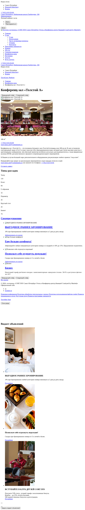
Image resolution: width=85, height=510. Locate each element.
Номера (7, 48)
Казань (7, 9)
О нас (7, 35)
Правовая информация (9, 294)
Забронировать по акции (13, 235)
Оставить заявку (6, 166)
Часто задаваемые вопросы (18, 41)
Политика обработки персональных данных (33, 294)
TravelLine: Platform (7, 77)
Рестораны (9, 56)
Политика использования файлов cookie (63, 294)
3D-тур (7, 50)
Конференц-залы (11, 54)
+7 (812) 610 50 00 (47, 163)
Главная (8, 33)
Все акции (4, 280)
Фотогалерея (13, 39)
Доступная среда (22, 296)
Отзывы (12, 43)
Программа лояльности (13, 46)
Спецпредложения (11, 52)
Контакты (12, 44)
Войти (8, 22)
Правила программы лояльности (39, 296)
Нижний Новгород (11, 7)
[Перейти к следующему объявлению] (1, 506)
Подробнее (9, 383)
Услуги (7, 58)
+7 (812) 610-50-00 (7, 12)
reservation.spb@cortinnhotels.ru (11, 145)
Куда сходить (9, 59)
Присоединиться (11, 24)
